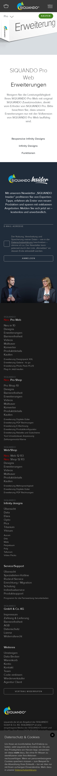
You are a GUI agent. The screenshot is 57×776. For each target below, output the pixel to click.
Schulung (9, 586)
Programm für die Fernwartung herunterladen (26, 598)
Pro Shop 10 (11, 385)
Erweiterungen (13, 332)
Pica (6, 523)
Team (7, 671)
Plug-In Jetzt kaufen (13, 369)
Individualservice (14, 590)
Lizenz (8, 632)
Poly (6, 548)
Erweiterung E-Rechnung (16, 426)
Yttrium (8, 530)
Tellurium (8, 552)
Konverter (10, 347)
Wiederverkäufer (14, 678)
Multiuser (9, 343)
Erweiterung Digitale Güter (17, 419)
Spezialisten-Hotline (16, 575)
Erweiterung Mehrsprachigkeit (18, 485)
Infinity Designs (28, 146)
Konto (7, 663)
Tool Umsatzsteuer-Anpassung (19, 436)
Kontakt (8, 667)
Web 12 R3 (14, 455)
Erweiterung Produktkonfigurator (20, 429)
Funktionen (28, 153)
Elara (7, 516)
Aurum (7, 535)
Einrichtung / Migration (18, 582)
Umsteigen (10, 653)
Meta (6, 542)
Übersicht (10, 509)
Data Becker (11, 656)
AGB (7, 625)
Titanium (9, 527)
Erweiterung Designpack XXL (18, 359)
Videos (8, 340)
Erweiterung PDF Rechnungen (18, 422)
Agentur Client (13, 682)
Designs (9, 329)
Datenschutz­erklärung (22, 242)
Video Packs (10, 555)
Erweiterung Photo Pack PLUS (19, 365)
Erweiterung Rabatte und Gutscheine (22, 432)
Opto (7, 519)
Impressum (11, 614)
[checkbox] (7, 244)
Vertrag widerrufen (28, 691)
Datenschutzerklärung (25, 770)
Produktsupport (13, 593)
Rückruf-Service (13, 579)
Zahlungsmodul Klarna (15, 439)
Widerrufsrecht (13, 636)
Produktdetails (13, 351)
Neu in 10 (9, 325)
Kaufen (46, 16)
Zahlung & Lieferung (16, 618)
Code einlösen (13, 674)
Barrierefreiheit (13, 336)
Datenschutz (11, 629)
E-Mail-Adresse (13, 226)
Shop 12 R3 (14, 459)
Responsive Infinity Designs (28, 138)
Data (7, 512)
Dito (6, 538)
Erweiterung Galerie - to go (17, 362)
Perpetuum (9, 545)
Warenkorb (11, 660)
